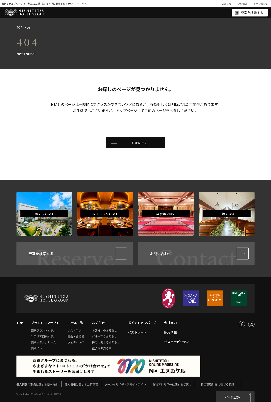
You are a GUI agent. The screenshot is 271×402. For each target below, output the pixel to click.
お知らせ (226, 3)
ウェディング (75, 342)
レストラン (74, 330)
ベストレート (137, 332)
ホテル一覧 (75, 322)
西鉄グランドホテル (43, 330)
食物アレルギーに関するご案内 (172, 384)
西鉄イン (36, 348)
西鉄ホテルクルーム (43, 342)
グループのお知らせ (104, 336)
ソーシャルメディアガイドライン (125, 384)
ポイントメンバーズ (142, 322)
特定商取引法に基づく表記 (217, 384)
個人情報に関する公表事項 (81, 384)
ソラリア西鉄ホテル (43, 336)
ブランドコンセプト (45, 322)
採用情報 (242, 3)
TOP (19, 27)
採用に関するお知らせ (106, 342)
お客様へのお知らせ (104, 330)
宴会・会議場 (75, 336)
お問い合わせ (261, 3)
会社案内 (170, 322)
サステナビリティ (176, 341)
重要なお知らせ (101, 348)
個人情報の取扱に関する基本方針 (37, 384)
